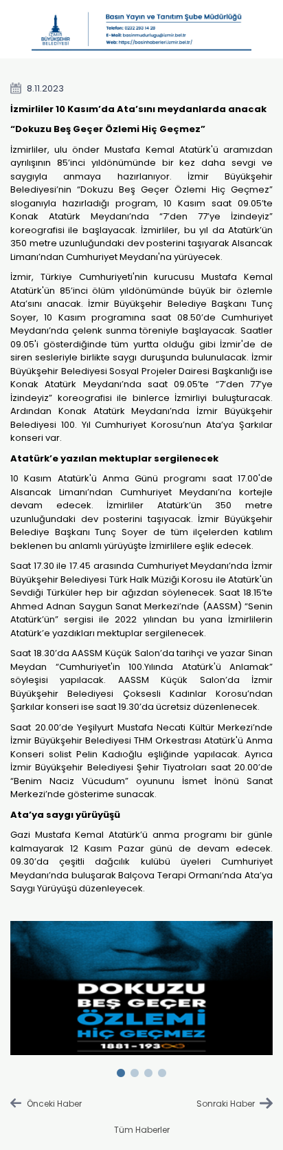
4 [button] (162, 1070)
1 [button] (121, 1070)
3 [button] (148, 1070)
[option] (141, 988)
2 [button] (135, 1070)
